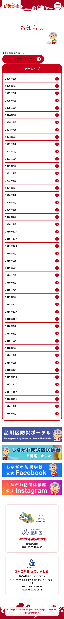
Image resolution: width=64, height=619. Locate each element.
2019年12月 (11, 231)
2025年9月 (10, 85)
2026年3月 (10, 78)
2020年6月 (10, 202)
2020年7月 (10, 195)
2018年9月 (10, 326)
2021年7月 (10, 173)
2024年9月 (10, 115)
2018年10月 (11, 318)
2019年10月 (11, 246)
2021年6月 (10, 180)
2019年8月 (10, 260)
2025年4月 (10, 100)
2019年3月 (10, 297)
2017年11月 (11, 384)
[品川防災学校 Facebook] (32, 470)
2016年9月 (10, 406)
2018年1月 (10, 369)
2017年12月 (11, 377)
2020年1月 (10, 224)
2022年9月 (10, 158)
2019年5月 (10, 282)
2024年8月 (10, 122)
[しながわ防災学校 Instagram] (32, 487)
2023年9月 (10, 144)
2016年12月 (11, 399)
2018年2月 (10, 362)
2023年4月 (10, 151)
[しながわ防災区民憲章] (32, 452)
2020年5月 (10, 209)
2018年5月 (10, 348)
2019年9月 (10, 253)
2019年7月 (10, 267)
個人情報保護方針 (32, 612)
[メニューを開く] (57, 6)
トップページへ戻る (23, 59)
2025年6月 (10, 93)
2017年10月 (11, 391)
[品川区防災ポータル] (32, 434)
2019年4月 (10, 289)
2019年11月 (11, 238)
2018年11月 (11, 311)
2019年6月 (10, 275)
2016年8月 (10, 413)
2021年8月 (10, 166)
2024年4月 (10, 129)
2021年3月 (10, 187)
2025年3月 (10, 107)
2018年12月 (11, 304)
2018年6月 (10, 340)
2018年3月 (10, 355)
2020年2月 (10, 217)
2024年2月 (10, 136)
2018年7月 (10, 333)
